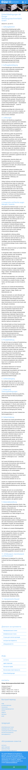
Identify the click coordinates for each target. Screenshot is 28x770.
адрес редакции (7, 663)
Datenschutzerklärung (11, 762)
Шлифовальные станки (9, 634)
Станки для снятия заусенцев (11, 637)
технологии (4, 707)
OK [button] (14, 767)
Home (2, 703)
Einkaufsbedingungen (9, 673)
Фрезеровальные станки (10, 630)
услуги (3, 710)
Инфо (2, 716)
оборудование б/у (8, 644)
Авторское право (8, 666)
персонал (3, 714)
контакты (6, 660)
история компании (6, 705)
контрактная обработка (10, 640)
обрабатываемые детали (7, 709)
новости (3, 712)
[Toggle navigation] (22, 2)
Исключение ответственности (11, 670)
